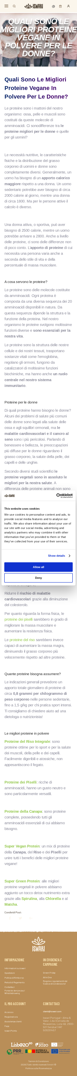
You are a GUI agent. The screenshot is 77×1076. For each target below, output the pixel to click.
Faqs (6, 1026)
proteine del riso (22, 640)
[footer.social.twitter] (18, 918)
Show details (56, 555)
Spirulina (29, 899)
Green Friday (49, 972)
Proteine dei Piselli (20, 782)
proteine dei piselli (18, 619)
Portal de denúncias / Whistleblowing (14, 991)
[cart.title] (59, 6)
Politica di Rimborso (14, 977)
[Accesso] (68, 6)
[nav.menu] (6, 6)
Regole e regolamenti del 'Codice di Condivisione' (55, 982)
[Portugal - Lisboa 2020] (38, 1051)
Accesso (8, 1012)
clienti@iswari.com (52, 1011)
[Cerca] (14, 6)
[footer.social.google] (29, 918)
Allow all (38, 567)
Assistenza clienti (13, 1021)
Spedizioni (9, 973)
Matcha (10, 904)
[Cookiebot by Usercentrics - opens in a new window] (56, 495)
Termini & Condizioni (38, 1061)
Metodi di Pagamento (14, 982)
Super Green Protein (21, 881)
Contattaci (9, 987)
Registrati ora (11, 1016)
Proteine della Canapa (23, 811)
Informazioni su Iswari (15, 968)
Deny (38, 577)
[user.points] (54, 6)
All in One (47, 977)
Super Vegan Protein (21, 846)
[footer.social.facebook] (8, 918)
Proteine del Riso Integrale (27, 741)
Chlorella (53, 899)
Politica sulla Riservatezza (38, 1068)
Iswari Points (10, 1030)
